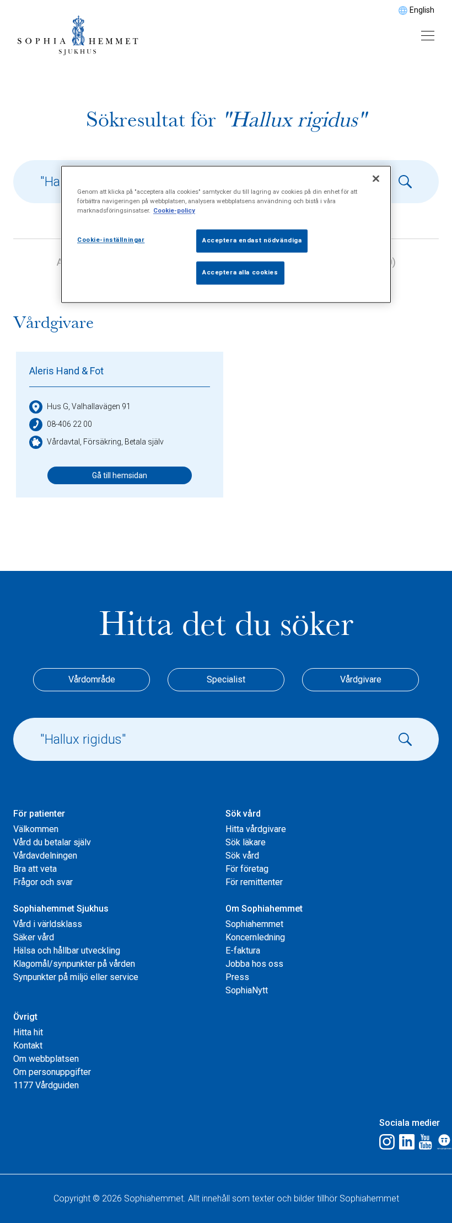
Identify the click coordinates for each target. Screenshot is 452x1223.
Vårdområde (91, 679)
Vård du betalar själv (52, 842)
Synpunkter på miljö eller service (75, 977)
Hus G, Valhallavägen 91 (89, 406)
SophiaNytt (246, 990)
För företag (246, 869)
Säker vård (33, 937)
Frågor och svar (43, 882)
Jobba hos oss (254, 964)
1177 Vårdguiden (46, 1085)
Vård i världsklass (47, 924)
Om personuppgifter (52, 1072)
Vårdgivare (360, 679)
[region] (226, 235)
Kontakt (27, 1045)
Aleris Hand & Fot (66, 371)
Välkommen (35, 829)
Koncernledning (255, 937)
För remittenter (254, 882)
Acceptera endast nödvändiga (252, 241)
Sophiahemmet (254, 924)
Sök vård (242, 855)
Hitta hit (28, 1032)
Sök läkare (245, 842)
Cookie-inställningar (110, 240)
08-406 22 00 (69, 424)
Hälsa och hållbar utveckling (66, 950)
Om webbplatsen (46, 1058)
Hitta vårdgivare (255, 829)
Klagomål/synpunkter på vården (74, 964)
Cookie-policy (174, 211)
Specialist (226, 679)
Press (237, 977)
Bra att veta (35, 869)
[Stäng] (376, 179)
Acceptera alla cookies (240, 273)
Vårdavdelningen (45, 855)
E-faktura (242, 950)
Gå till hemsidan (119, 475)
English (422, 10)
